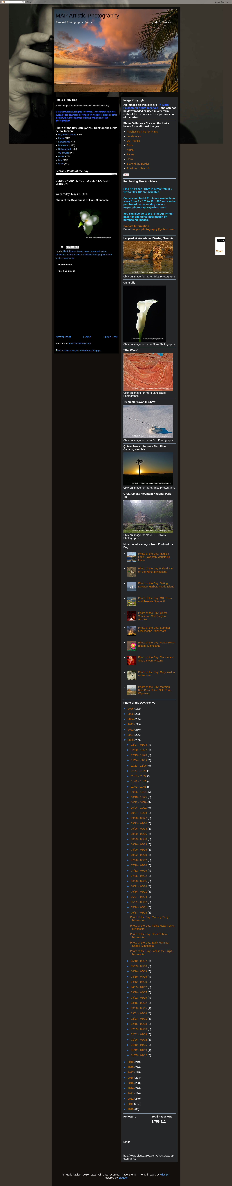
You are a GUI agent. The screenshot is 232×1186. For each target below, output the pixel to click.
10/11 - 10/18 (139, 802)
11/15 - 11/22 (139, 776)
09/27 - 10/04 (139, 812)
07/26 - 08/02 (139, 860)
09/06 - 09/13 (139, 828)
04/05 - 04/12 (139, 987)
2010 (131, 1109)
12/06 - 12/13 (139, 760)
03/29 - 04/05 (139, 992)
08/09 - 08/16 (139, 849)
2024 (131, 719)
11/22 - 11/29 (139, 770)
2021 (131, 734)
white (71, 258)
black (65, 251)
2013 (131, 1093)
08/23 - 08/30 (139, 839)
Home (87, 337)
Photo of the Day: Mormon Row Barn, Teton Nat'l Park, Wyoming (154, 690)
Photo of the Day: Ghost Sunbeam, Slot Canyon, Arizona (152, 616)
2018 (131, 1067)
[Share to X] (72, 247)
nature (70, 255)
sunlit (65, 258)
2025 (131, 713)
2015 (131, 1082)
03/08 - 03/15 (139, 1008)
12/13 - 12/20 (139, 755)
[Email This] (67, 247)
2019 (131, 1061)
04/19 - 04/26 (139, 976)
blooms (72, 251)
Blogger (123, 1177)
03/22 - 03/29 (139, 997)
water (61, 164)
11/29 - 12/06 (139, 765)
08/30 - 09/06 (139, 833)
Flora (130, 159)
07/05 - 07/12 (139, 875)
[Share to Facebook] (75, 247)
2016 (131, 1077)
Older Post (110, 337)
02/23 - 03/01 (139, 1018)
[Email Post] (62, 247)
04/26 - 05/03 (139, 971)
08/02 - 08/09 (139, 854)
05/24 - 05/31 (139, 907)
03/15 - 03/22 (139, 1002)
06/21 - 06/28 (139, 886)
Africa (130, 149)
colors (61, 156)
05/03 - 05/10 (139, 966)
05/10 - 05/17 (139, 960)
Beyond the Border (67, 134)
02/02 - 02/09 (139, 1034)
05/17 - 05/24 (139, 912)
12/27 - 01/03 (139, 744)
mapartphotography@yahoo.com (153, 229)
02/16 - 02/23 (139, 1023)
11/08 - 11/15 (139, 781)
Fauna (61, 138)
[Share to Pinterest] (77, 247)
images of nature (98, 251)
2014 (131, 1088)
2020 (131, 740)
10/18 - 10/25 (139, 797)
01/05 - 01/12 (139, 1055)
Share (219, 251)
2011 (131, 1103)
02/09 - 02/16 (139, 1029)
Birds (130, 145)
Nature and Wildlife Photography (89, 255)
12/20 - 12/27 (139, 749)
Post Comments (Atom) (80, 343)
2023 (131, 724)
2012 (131, 1098)
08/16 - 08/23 (139, 844)
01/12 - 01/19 (139, 1050)
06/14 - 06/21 (139, 891)
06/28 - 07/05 (139, 881)
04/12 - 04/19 (139, 981)
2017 (131, 1072)
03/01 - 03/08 (139, 1013)
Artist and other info (138, 168)
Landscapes (64, 142)
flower (80, 251)
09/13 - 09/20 (139, 823)
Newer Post (63, 337)
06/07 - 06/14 (139, 896)
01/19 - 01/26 (139, 1044)
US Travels (63, 153)
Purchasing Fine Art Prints (142, 131)
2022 (131, 729)
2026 (131, 708)
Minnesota (63, 145)
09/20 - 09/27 (139, 818)
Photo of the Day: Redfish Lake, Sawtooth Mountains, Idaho (154, 557)
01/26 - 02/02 (139, 1039)
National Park (64, 149)
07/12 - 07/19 (139, 870)
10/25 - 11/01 (139, 791)
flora (60, 160)
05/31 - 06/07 (139, 902)
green (87, 251)
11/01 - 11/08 (139, 786)
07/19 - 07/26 (139, 865)
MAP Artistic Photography (87, 15)
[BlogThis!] (69, 247)
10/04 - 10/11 (139, 807)
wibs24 (164, 1174)
